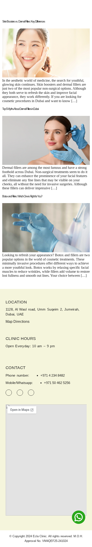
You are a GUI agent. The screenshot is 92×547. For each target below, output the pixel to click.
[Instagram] (9, 393)
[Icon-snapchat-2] (31, 393)
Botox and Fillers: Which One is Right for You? (22, 196)
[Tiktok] (20, 393)
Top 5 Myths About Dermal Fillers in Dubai (20, 109)
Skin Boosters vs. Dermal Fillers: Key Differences (23, 21)
